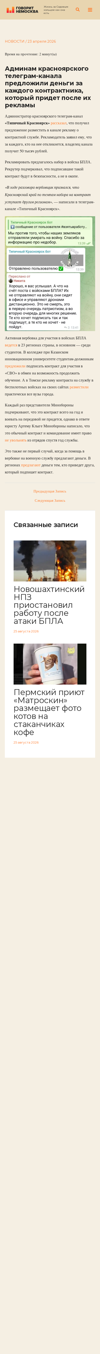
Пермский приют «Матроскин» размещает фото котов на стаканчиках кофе (49, 712)
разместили (79, 387)
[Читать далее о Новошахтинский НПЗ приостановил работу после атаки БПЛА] (50, 560)
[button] (78, 10)
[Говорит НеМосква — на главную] (22, 9)
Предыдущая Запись (49, 491)
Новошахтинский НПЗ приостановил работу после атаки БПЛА (49, 605)
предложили (15, 366)
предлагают (31, 465)
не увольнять (16, 440)
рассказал (59, 123)
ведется (11, 345)
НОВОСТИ (15, 41)
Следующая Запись (50, 500)
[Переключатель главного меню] (90, 10)
